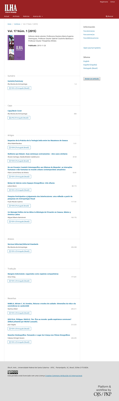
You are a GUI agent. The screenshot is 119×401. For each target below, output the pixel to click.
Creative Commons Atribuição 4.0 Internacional (63, 376)
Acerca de (37, 16)
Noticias (26, 16)
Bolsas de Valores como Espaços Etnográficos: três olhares (31, 183)
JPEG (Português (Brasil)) (20, 118)
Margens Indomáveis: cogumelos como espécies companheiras (33, 274)
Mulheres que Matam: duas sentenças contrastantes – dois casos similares (37, 154)
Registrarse (104, 2)
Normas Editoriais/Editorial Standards (23, 244)
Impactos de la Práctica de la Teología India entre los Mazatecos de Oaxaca (38, 140)
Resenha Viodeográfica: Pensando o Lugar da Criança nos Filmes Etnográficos (39, 335)
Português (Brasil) (90, 68)
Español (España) (90, 65)
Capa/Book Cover (15, 111)
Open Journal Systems (92, 48)
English (86, 61)
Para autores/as (88, 34)
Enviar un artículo (92, 79)
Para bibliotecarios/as (90, 38)
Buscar (110, 16)
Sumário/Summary (15, 81)
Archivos (16, 16)
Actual (6, 16)
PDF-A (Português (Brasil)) (20, 88)
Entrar (113, 2)
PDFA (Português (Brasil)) (20, 147)
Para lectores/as (89, 31)
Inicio (9, 24)
